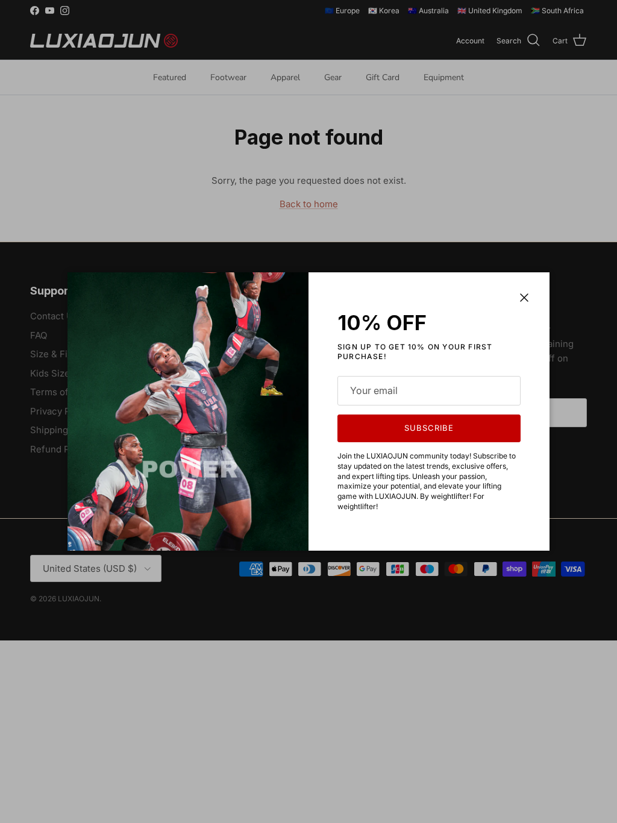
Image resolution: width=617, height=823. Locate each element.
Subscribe (429, 428)
